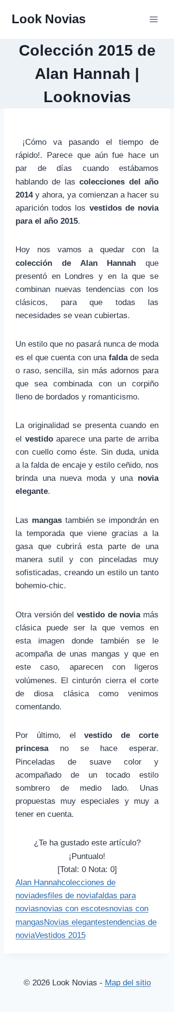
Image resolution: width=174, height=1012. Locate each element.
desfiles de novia (65, 895)
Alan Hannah (38, 882)
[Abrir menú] (153, 19)
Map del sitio (128, 982)
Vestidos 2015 (60, 935)
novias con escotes (74, 908)
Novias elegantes (75, 922)
